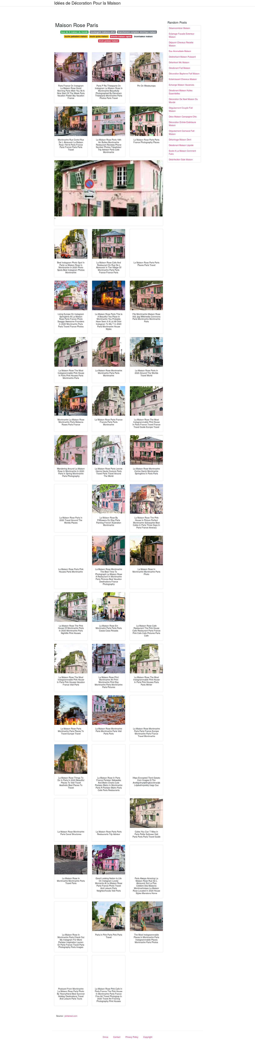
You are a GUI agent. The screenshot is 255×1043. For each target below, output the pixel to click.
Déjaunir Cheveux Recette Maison (181, 44)
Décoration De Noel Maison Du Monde (183, 101)
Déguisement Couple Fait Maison (181, 109)
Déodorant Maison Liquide (181, 145)
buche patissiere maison (76, 36)
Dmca (105, 1036)
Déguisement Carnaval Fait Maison (181, 132)
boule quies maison (99, 36)
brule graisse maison (108, 40)
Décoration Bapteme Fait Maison (184, 73)
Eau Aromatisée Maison (180, 51)
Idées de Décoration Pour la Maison (87, 3)
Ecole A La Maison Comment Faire (182, 152)
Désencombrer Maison (179, 28)
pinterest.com (71, 1015)
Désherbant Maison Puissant (182, 56)
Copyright (147, 1036)
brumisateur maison (143, 36)
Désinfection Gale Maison (181, 159)
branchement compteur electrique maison (137, 32)
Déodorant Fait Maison (179, 67)
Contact (116, 1036)
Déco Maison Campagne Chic (183, 116)
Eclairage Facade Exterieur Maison (181, 35)
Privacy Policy (131, 1036)
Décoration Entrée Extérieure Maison (182, 124)
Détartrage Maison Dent (180, 139)
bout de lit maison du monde (74, 32)
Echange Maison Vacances (181, 84)
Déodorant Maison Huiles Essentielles (180, 92)
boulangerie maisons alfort (102, 32)
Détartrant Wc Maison (179, 62)
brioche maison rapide (121, 36)
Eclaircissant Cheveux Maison (183, 79)
